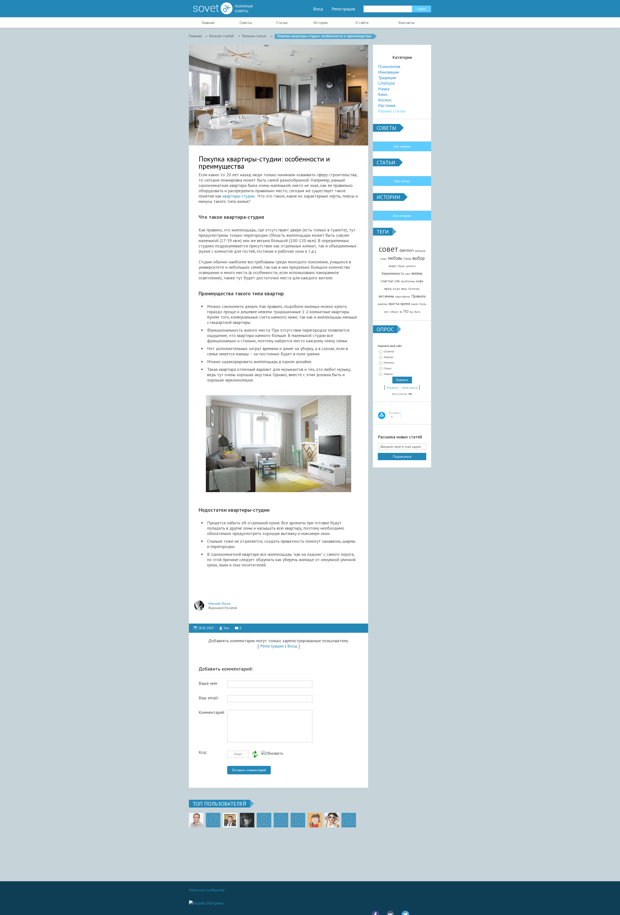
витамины (386, 296)
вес (386, 311)
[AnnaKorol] (247, 820)
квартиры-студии (239, 196)
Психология (389, 66)
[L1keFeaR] (298, 820)
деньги (411, 266)
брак (401, 266)
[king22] (196, 820)
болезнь (414, 288)
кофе (419, 281)
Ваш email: (209, 698)
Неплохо (389, 362)
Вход (318, 9)
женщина (420, 250)
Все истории (402, 216)
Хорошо (388, 357)
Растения (386, 105)
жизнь (416, 273)
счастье (387, 281)
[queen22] (315, 820)
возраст (393, 266)
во (401, 311)
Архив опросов (410, 388)
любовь (395, 258)
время (405, 303)
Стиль (407, 258)
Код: (203, 752)
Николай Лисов (219, 603)
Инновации (388, 72)
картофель (402, 296)
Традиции (387, 77)
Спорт (383, 258)
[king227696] (213, 820)
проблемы (408, 281)
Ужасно (388, 374)
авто (407, 273)
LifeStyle (386, 83)
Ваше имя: (208, 683)
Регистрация (343, 9)
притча (393, 303)
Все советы (402, 146)
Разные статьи (391, 111)
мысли (414, 304)
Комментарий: (212, 712)
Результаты (392, 388)
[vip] (348, 820)
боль (423, 304)
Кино (383, 94)
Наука (383, 89)
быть (417, 311)
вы (411, 311)
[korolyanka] (332, 820)
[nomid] (230, 820)
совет (388, 249)
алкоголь (382, 304)
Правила (418, 296)
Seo (226, 628)
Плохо (387, 368)
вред (388, 288)
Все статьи (402, 181)
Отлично (389, 351)
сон (397, 281)
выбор (418, 258)
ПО (406, 311)
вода (396, 288)
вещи (404, 288)
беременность (393, 273)
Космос (385, 100)
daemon (406, 250)
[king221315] (264, 820)
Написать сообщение (207, 889)
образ (394, 311)
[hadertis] (281, 820)
